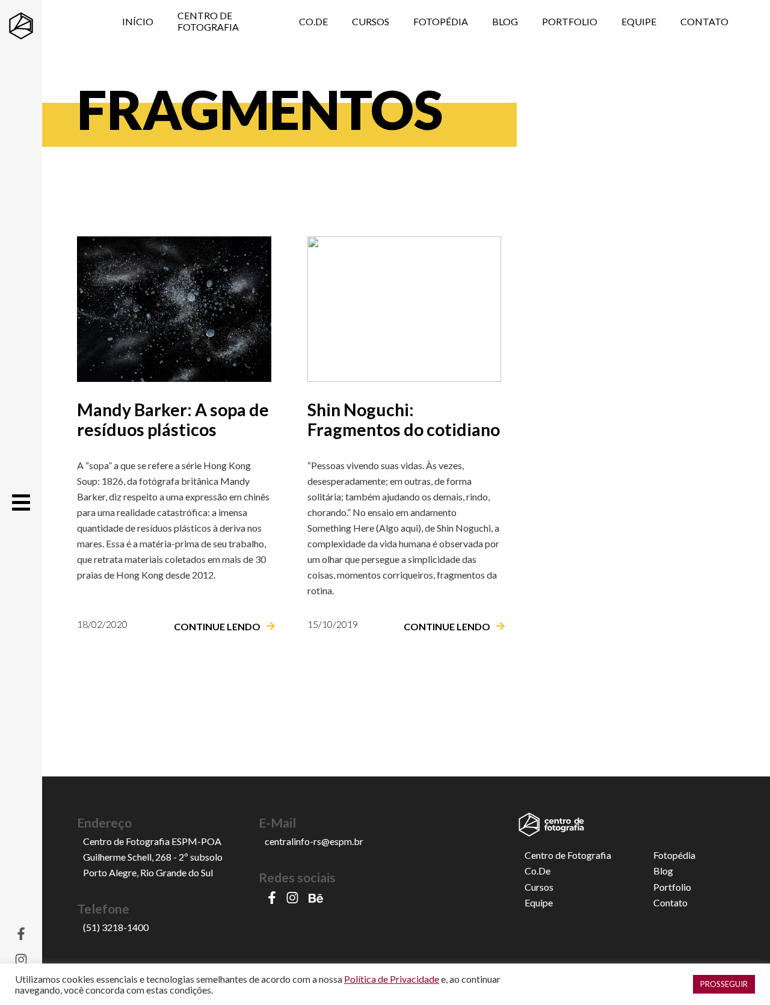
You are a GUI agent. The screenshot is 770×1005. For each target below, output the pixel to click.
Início (137, 21)
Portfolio (569, 21)
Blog (505, 21)
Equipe (638, 21)
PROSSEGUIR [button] (724, 984)
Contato (704, 21)
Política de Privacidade (391, 979)
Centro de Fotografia (208, 21)
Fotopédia (440, 21)
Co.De (313, 21)
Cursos (370, 21)
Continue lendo (217, 626)
